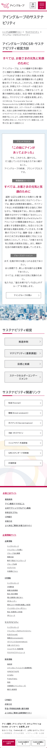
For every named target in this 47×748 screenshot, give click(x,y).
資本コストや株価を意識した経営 (18, 604)
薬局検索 (8, 499)
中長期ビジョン (12, 571)
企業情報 (8, 541)
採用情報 (8, 659)
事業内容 (10, 557)
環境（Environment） (18, 413)
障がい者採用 (12, 689)
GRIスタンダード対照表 (18, 453)
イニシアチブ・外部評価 (17, 443)
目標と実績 (24, 364)
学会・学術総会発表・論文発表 (17, 708)
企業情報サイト (9, 535)
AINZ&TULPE (13, 671)
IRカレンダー (12, 601)
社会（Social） (14, 403)
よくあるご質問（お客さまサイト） (18, 525)
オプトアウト (11, 567)
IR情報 (8, 578)
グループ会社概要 (13, 553)
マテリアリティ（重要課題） (23, 353)
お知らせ (8, 521)
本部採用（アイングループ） (16, 685)
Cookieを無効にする (38, 743)
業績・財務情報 (12, 590)
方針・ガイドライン (15, 433)
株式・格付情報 (12, 594)
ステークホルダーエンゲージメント (23, 377)
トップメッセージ (13, 546)
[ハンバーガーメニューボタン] (42, 5)
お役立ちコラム (11, 512)
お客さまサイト (10, 493)
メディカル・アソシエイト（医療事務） (19, 668)
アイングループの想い (23, 295)
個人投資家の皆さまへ (15, 597)
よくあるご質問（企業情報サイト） (18, 713)
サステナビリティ (12, 622)
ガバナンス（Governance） (20, 423)
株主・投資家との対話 (14, 612)
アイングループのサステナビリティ (19, 631)
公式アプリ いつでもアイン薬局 (18, 508)
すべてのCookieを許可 (8, 742)
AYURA (10, 675)
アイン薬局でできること (15, 504)
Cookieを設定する (23, 743)
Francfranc (12, 678)
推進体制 (23, 342)
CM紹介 (8, 517)
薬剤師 (9, 664)
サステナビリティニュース (16, 652)
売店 (9, 682)
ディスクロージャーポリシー (17, 608)
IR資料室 (12, 463)
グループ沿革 (12, 564)
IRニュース (11, 615)
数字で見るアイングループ (16, 560)
